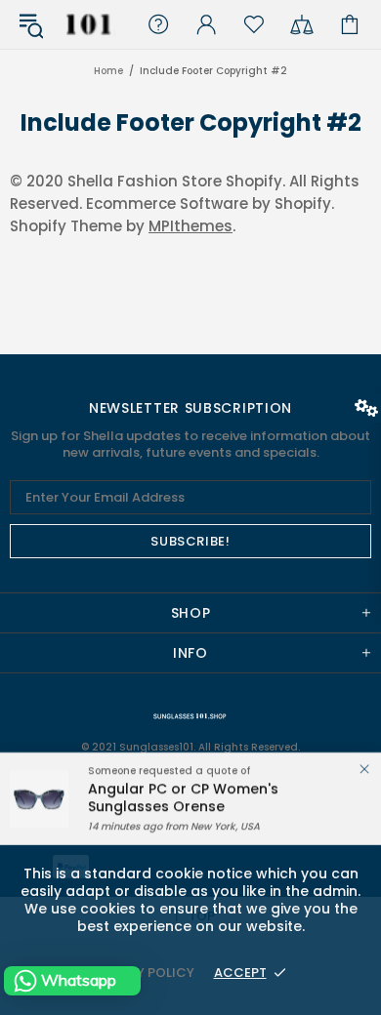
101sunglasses (89, 24)
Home (108, 71)
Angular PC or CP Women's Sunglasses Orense (183, 797)
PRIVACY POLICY (141, 972)
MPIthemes (190, 226)
